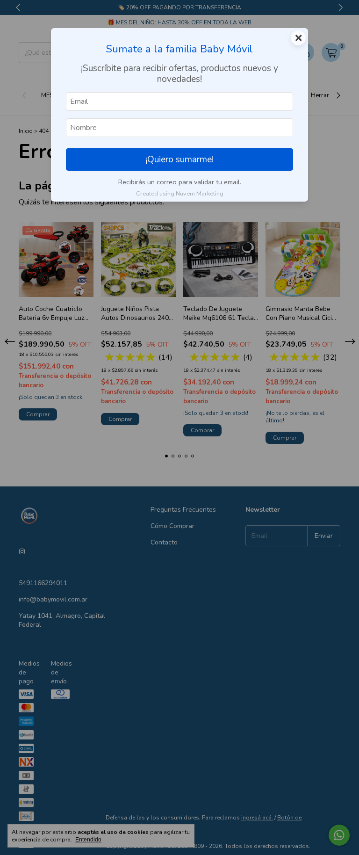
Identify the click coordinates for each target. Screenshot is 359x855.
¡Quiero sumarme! (179, 159)
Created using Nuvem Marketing (179, 193)
